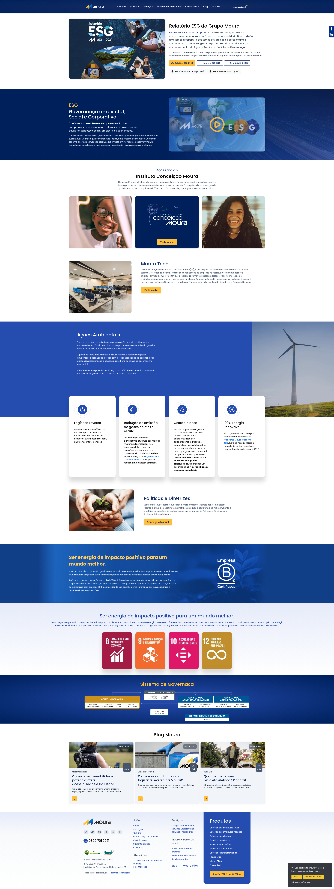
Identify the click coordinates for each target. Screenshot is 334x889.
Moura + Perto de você (169, 6)
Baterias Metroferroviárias (223, 852)
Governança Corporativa (146, 836)
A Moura (121, 6)
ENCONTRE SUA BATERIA (227, 874)
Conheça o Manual (158, 522)
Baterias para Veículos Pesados (226, 831)
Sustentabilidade (141, 843)
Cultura (137, 832)
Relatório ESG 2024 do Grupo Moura (190, 32)
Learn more (314, 871)
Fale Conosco (140, 866)
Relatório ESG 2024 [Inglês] (226, 71)
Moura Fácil (190, 865)
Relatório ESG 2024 (184, 63)
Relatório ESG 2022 (239, 63)
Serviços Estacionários (183, 828)
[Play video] (217, 124)
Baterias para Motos (220, 836)
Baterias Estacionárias (221, 848)
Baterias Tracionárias (221, 844)
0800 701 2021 (99, 841)
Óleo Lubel (215, 865)
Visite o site (167, 242)
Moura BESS (216, 861)
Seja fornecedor (180, 859)
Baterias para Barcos (220, 840)
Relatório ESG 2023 (211, 63)
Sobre (136, 825)
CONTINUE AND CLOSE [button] (313, 877)
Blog (205, 6)
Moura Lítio (215, 856)
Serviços (148, 6)
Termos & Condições (120, 873)
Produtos (134, 6)
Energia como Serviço (183, 825)
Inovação (138, 829)
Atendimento (192, 6)
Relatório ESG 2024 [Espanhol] (189, 71)
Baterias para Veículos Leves (224, 827)
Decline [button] (296, 877)
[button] (300, 882)
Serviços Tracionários (182, 831)
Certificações (140, 840)
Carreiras (215, 6)
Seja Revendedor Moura (184, 855)
